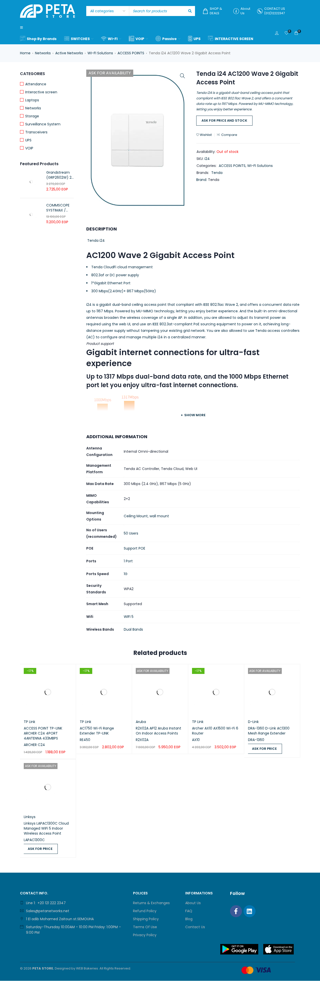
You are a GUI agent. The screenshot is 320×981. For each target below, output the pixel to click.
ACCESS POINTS (131, 53)
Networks (43, 53)
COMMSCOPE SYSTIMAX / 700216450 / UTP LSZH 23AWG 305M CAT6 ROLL (58, 208)
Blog (188, 918)
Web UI (191, 468)
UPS (28, 140)
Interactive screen (41, 92)
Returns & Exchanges (151, 902)
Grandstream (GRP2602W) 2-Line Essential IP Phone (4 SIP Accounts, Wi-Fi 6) (60, 175)
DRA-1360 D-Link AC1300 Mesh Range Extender (269, 731)
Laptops (32, 100)
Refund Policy (144, 910)
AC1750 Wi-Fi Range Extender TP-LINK (97, 731)
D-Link (253, 721)
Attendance (35, 84)
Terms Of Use (145, 926)
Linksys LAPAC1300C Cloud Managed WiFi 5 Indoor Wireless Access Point (46, 828)
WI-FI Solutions (100, 53)
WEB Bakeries (87, 968)
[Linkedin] (250, 911)
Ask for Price (264, 748)
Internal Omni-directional (146, 451)
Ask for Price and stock (224, 120)
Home (25, 53)
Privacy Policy (144, 934)
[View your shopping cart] (296, 33)
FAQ (188, 910)
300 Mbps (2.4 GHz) (141, 483)
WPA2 (129, 588)
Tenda (216, 172)
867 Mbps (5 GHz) (175, 483)
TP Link (29, 721)
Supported (133, 603)
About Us (193, 902)
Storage (32, 116)
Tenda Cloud (172, 468)
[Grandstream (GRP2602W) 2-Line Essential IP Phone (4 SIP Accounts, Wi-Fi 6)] (31, 181)
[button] (182, 76)
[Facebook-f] (236, 911)
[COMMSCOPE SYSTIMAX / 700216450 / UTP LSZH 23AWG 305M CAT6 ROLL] (31, 214)
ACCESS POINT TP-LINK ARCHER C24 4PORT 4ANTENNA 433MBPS (43, 733)
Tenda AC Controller (141, 468)
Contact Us (195, 926)
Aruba (141, 721)
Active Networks (69, 53)
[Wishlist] (286, 33)
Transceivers (36, 132)
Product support (100, 343)
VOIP (29, 148)
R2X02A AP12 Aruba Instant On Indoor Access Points (158, 731)
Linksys (30, 816)
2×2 (127, 498)
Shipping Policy (146, 918)
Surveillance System (42, 124)
